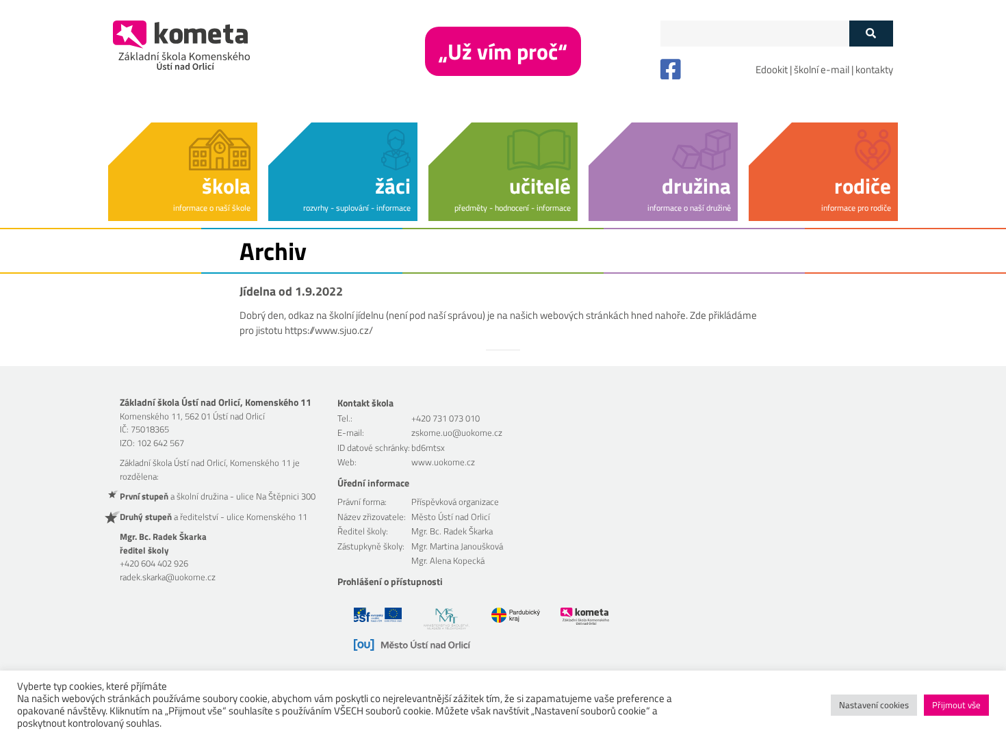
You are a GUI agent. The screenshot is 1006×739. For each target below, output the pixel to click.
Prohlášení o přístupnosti (390, 581)
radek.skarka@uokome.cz (168, 577)
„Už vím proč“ (503, 51)
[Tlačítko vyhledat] (871, 34)
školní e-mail (821, 69)
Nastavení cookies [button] (874, 705)
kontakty (874, 69)
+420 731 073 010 (445, 418)
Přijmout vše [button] (956, 705)
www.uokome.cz (443, 462)
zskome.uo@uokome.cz (456, 432)
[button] (183, 169)
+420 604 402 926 (154, 563)
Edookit (772, 69)
